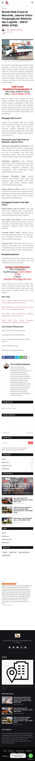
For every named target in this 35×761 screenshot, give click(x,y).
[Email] (25, 357)
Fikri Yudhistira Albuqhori (20, 364)
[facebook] (9, 647)
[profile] (4, 582)
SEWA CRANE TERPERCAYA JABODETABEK (14, 448)
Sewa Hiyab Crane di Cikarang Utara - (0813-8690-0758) (23, 519)
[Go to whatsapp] (30, 755)
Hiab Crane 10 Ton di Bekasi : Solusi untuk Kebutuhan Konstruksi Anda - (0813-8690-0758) (23, 510)
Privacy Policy (20, 751)
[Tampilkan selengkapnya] (29, 357)
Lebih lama (29, 432)
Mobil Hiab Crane (17, 465)
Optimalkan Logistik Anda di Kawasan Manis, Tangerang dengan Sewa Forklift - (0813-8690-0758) (23, 699)
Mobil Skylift (17, 468)
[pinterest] (25, 647)
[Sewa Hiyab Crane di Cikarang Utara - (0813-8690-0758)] (7, 520)
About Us (11, 751)
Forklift (17, 459)
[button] (2, 2)
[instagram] (21, 647)
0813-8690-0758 (20, 94)
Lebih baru (6, 432)
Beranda (4, 8)
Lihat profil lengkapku (7, 605)
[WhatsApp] (21, 357)
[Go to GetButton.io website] (31, 759)
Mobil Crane (17, 462)
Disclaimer (29, 751)
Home (5, 751)
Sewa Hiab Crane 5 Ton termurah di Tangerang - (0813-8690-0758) (23, 499)
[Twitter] (17, 357)
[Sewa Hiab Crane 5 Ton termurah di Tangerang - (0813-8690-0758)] (7, 500)
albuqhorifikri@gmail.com (17, 279)
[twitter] (13, 647)
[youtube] (17, 647)
